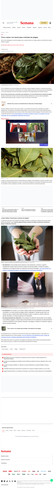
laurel (11, 349)
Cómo (7, 32)
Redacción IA (22, 349)
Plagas (16, 349)
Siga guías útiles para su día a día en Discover (13, 45)
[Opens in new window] (4, 481)
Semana (3, 32)
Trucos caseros (5, 349)
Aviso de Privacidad (6, 484)
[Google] (2, 481)
